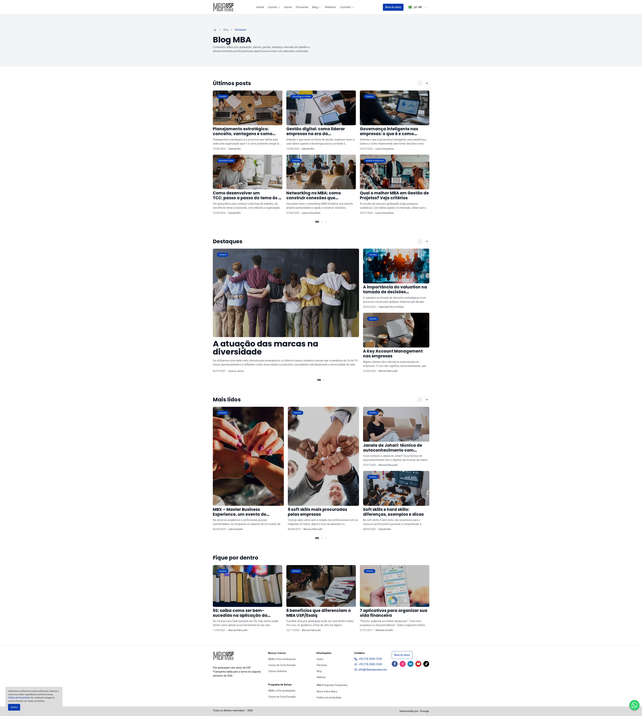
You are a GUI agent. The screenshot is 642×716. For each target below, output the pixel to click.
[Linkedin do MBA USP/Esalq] (410, 664)
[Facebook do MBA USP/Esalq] (395, 664)
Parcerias (302, 7)
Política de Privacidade (19, 697)
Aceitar (14, 707)
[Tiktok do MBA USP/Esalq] (426, 664)
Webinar (330, 7)
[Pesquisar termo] (376, 7)
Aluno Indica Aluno (327, 691)
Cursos (272, 7)
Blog (315, 7)
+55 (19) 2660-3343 (370, 658)
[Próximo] (426, 83)
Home (260, 7)
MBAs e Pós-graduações (281, 690)
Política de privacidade (329, 697)
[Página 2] (322, 222)
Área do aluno (393, 7)
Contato (345, 7)
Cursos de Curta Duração (282, 665)
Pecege (424, 711)
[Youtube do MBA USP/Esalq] (418, 664)
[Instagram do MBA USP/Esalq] (403, 664)
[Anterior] (420, 83)
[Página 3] (326, 222)
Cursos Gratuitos (277, 671)
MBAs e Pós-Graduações (282, 659)
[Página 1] (317, 222)
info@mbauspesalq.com (373, 669)
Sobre (288, 7)
